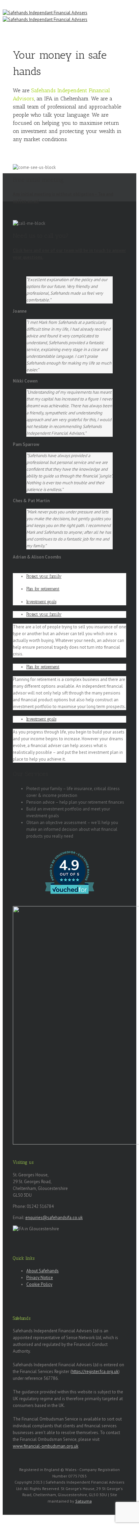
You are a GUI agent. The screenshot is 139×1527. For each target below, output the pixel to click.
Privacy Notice (39, 1277)
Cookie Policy (39, 1284)
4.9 (69, 865)
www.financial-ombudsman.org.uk (45, 1446)
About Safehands (42, 1271)
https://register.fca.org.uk (95, 1371)
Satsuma (83, 1501)
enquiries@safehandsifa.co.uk (54, 1217)
